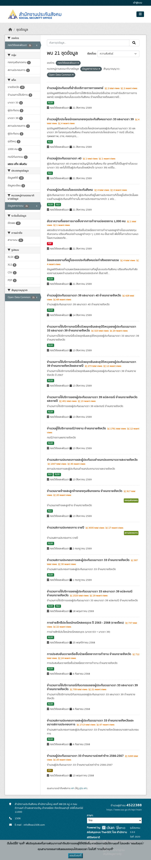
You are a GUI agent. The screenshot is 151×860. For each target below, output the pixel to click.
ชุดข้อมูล (22, 29)
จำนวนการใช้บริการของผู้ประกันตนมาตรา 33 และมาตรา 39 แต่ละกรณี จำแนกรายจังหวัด (89, 593)
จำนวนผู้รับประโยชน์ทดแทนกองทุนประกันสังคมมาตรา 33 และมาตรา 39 (90, 119)
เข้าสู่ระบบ (137, 3)
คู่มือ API (83, 788)
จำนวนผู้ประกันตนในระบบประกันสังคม (70, 189)
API (72, 788)
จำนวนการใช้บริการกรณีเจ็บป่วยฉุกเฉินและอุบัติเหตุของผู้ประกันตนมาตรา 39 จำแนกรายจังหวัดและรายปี (91, 364)
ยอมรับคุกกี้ (75, 855)
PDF (50, 243)
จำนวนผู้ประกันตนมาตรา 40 (64, 158)
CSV (50, 770)
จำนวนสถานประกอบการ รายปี (66, 527)
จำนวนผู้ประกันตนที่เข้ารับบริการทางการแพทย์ (75, 88)
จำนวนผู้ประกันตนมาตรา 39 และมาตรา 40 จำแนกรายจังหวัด (84, 295)
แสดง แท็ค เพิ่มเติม (17, 164)
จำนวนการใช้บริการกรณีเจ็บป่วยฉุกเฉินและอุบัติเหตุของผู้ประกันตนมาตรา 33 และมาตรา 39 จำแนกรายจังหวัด (91, 328)
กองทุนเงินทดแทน (131, 500)
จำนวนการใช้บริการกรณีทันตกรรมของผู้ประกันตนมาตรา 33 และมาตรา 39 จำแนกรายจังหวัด (92, 687)
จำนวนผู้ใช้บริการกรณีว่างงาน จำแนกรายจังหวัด (77, 428)
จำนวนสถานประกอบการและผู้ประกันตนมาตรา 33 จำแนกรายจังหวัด (88, 560)
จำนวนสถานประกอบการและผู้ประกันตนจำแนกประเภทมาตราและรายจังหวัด (92, 459)
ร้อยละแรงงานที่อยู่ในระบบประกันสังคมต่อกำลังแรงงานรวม (83, 260)
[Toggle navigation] (140, 14)
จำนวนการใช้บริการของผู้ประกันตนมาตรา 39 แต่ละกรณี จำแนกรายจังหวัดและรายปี (92, 399)
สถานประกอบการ (131, 533)
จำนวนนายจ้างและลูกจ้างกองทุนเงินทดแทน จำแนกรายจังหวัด (85, 491)
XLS (50, 141)
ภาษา (90, 815)
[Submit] (134, 43)
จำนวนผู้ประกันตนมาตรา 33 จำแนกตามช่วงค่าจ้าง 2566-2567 (85, 755)
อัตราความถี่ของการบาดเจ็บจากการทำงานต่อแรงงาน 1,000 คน (86, 221)
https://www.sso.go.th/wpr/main (124, 810)
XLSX (50, 102)
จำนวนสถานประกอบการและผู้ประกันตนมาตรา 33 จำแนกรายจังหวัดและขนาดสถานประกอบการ (90, 722)
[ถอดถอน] (78, 63)
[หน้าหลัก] (10, 29)
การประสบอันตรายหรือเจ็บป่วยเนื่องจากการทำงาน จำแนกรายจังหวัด (89, 654)
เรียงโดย (91, 54)
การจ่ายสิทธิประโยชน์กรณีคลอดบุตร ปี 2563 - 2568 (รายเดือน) (86, 622)
